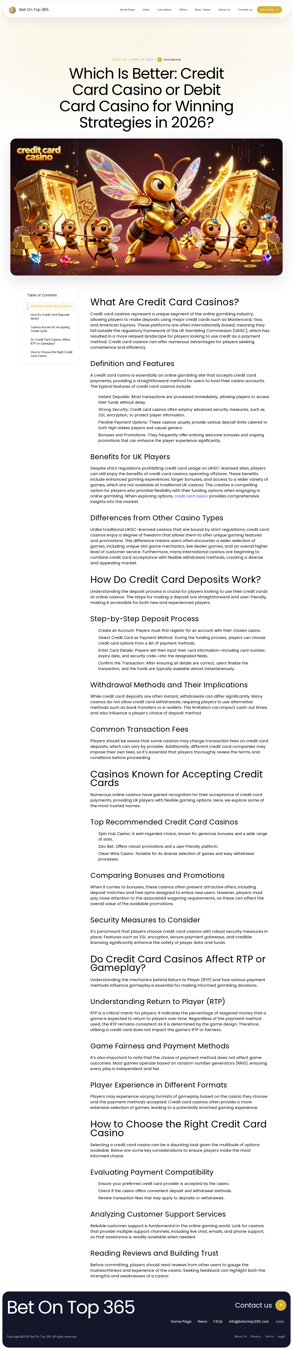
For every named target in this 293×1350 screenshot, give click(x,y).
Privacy (256, 1336)
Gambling (120, 59)
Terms (269, 1336)
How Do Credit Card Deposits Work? (50, 316)
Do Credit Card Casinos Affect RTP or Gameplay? (50, 341)
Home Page (181, 1321)
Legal (281, 1336)
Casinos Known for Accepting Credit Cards (50, 329)
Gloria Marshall (172, 59)
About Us (240, 1336)
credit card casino (191, 496)
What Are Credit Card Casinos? (51, 306)
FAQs (218, 1321)
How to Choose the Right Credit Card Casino (51, 354)
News (202, 1321)
